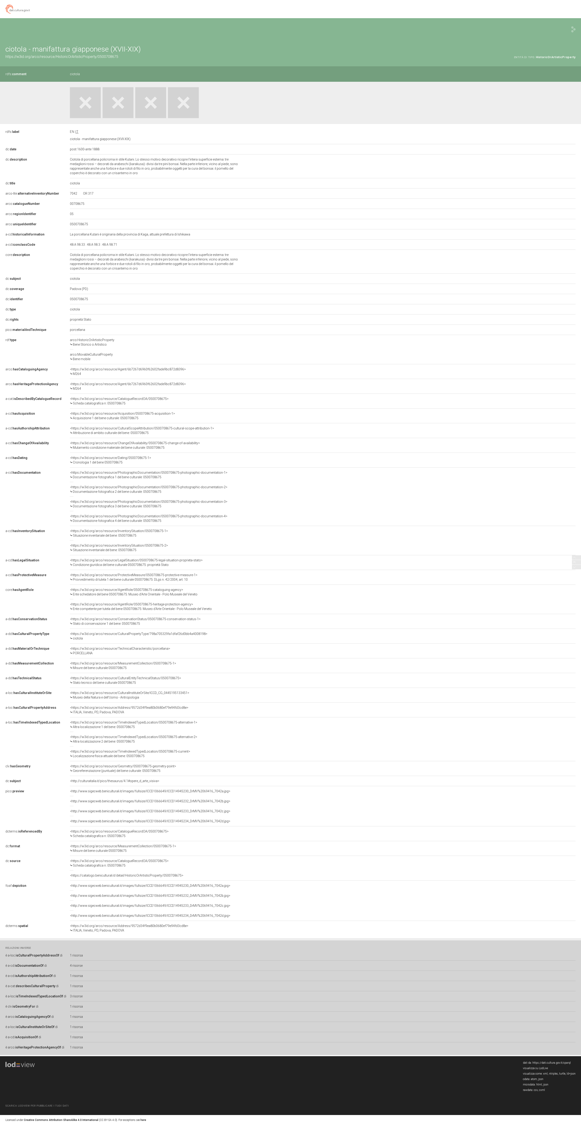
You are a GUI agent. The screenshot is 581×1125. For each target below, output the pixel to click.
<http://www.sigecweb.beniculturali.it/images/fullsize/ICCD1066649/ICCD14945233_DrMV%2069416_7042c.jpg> (150, 811)
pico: (25, 330)
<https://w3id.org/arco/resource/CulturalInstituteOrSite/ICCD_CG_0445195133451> (129, 695)
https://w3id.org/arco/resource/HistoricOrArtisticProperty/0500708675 (61, 57)
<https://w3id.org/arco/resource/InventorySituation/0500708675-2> (119, 548)
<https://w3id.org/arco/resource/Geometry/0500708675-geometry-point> (123, 768)
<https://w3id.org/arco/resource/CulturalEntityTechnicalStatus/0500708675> (125, 680)
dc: (10, 149)
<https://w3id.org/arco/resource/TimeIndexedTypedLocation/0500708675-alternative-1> (133, 725)
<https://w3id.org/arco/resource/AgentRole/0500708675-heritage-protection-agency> (141, 606)
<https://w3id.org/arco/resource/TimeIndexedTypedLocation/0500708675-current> (130, 754)
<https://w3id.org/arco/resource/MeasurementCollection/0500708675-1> (123, 666)
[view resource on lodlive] (573, 29)
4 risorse (76, 965)
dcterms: (23, 831)
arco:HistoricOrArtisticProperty (92, 342)
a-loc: (28, 693)
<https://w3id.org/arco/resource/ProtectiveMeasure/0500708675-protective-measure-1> (133, 577)
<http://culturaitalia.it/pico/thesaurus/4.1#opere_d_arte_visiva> (114, 781)
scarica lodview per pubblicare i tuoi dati (37, 1105)
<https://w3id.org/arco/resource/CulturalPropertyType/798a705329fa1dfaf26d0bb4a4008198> (138, 636)
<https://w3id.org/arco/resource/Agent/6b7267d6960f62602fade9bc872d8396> (128, 371)
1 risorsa (76, 955)
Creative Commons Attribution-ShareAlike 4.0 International (61, 1120)
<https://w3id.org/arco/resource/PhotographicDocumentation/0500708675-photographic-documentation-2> (148, 489)
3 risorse (76, 996)
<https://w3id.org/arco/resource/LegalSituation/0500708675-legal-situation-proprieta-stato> (136, 562)
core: (17, 255)
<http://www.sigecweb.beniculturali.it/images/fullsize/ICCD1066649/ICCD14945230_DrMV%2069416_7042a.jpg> (150, 791)
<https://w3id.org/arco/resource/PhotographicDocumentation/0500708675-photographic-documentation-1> (148, 475)
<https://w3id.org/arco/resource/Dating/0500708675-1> (110, 460)
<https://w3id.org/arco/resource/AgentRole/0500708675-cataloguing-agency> (133, 592)
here (143, 1120)
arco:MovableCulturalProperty (91, 357)
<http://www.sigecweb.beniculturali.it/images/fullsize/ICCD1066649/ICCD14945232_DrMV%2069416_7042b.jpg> (150, 801)
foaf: (15, 885)
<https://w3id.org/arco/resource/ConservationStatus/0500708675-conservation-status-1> (135, 621)
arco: (22, 204)
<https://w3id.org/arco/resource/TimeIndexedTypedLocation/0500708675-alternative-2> (133, 739)
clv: (17, 766)
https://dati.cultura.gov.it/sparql (551, 1062)
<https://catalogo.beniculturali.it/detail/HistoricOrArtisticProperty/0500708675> (126, 875)
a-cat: (33, 399)
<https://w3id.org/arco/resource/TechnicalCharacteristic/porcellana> (120, 651)
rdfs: (15, 74)
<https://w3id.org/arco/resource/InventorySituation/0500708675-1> (119, 533)
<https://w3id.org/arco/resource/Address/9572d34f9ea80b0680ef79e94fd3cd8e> (129, 710)
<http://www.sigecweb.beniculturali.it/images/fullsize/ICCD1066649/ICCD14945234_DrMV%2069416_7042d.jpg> (150, 821)
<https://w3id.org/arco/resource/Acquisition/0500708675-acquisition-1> (122, 416)
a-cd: (24, 234)
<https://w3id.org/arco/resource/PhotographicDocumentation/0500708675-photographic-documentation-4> (148, 518)
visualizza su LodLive (535, 1068)
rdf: (10, 340)
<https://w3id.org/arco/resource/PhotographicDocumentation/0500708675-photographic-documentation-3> (148, 504)
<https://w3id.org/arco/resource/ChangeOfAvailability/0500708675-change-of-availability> (135, 445)
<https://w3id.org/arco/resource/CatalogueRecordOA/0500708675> (119, 401)
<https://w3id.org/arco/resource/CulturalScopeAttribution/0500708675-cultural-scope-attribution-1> (142, 430)
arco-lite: (32, 193)
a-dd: (26, 619)
